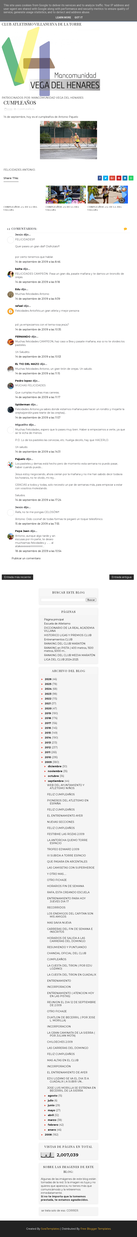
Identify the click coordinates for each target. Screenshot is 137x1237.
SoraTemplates (50, 1228)
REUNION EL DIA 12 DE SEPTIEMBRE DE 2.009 (71, 1004)
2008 (48, 1134)
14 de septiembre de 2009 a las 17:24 (38, 500)
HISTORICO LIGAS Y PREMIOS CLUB (68, 635)
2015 (48, 732)
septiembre (56, 781)
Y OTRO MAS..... (56, 874)
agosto (53, 1095)
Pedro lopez (23, 380)
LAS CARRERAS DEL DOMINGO (67, 1048)
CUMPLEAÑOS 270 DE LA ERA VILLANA (105, 208)
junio (51, 1105)
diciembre (55, 766)
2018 (48, 718)
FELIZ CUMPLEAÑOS (61, 794)
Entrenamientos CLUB (58, 639)
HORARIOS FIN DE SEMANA (65, 886)
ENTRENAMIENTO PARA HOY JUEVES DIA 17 (66, 900)
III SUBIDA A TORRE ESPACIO (66, 855)
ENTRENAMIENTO (59, 980)
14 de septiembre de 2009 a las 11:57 (37, 417)
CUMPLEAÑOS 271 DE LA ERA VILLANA (62, 208)
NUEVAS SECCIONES (60, 822)
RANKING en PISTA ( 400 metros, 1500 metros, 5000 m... (68, 649)
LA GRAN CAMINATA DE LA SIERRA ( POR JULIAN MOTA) (71, 1034)
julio (51, 1100)
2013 (48, 742)
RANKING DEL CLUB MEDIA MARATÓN (69, 655)
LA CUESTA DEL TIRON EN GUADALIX (71, 974)
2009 (48, 762)
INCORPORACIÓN (59, 1066)
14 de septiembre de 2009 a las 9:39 (37, 298)
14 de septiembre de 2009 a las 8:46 (37, 261)
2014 (48, 737)
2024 (48, 688)
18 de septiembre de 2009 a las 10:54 (38, 551)
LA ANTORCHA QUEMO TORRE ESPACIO (67, 842)
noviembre (55, 771)
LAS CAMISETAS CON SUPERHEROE (71, 867)
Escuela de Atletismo (57, 623)
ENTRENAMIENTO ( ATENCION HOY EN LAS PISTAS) (70, 994)
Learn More (63, 17)
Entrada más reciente (17, 577)
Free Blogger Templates (95, 1228)
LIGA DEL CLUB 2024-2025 (61, 659)
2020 (48, 708)
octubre (54, 776)
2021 (48, 703)
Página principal (54, 619)
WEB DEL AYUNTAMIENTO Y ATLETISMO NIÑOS (65, 787)
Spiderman (22, 404)
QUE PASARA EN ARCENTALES (67, 861)
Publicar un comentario (26, 558)
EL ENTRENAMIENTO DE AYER (67, 1072)
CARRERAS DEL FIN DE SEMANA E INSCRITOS (70, 930)
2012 (48, 747)
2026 (48, 679)
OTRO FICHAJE (57, 880)
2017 (48, 723)
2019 (48, 713)
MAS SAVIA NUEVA (59, 922)
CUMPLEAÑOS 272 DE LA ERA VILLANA (20, 208)
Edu (17, 289)
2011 (48, 752)
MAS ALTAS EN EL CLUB (62, 1060)
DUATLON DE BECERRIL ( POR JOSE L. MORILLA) (71, 1019)
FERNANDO (23, 336)
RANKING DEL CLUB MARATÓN (64, 643)
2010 (48, 757)
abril (51, 1115)
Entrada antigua (121, 577)
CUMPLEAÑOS (25, 109)
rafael (19, 306)
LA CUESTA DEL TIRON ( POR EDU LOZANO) (69, 967)
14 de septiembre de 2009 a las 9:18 (37, 282)
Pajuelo (20, 459)
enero (52, 1129)
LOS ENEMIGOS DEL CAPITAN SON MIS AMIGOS (70, 915)
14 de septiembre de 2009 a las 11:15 (37, 373)
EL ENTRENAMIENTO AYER (65, 815)
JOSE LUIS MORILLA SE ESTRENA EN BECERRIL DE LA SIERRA (71, 1089)
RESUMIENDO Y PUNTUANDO (67, 947)
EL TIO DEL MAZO (27, 364)
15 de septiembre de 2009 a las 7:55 (37, 523)
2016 (48, 728)
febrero (53, 1124)
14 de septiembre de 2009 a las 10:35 (38, 329)
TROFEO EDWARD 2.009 (63, 849)
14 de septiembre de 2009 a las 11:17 (37, 397)
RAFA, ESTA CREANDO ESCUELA (68, 892)
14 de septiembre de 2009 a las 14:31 (38, 451)
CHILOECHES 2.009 (60, 1041)
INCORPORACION (59, 986)
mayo (52, 1110)
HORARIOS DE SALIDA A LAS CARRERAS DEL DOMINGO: (66, 939)
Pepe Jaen (22, 531)
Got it (79, 17)
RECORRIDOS (56, 907)
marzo (52, 1120)
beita (18, 269)
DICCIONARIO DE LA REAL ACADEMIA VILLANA (69, 629)
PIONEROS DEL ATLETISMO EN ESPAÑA (67, 802)
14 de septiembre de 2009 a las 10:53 (38, 356)
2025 (48, 684)
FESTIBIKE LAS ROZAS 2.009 (65, 834)
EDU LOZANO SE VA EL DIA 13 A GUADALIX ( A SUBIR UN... (68, 1080)
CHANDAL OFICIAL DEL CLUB (66, 953)
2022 (48, 698)
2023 (48, 693)
